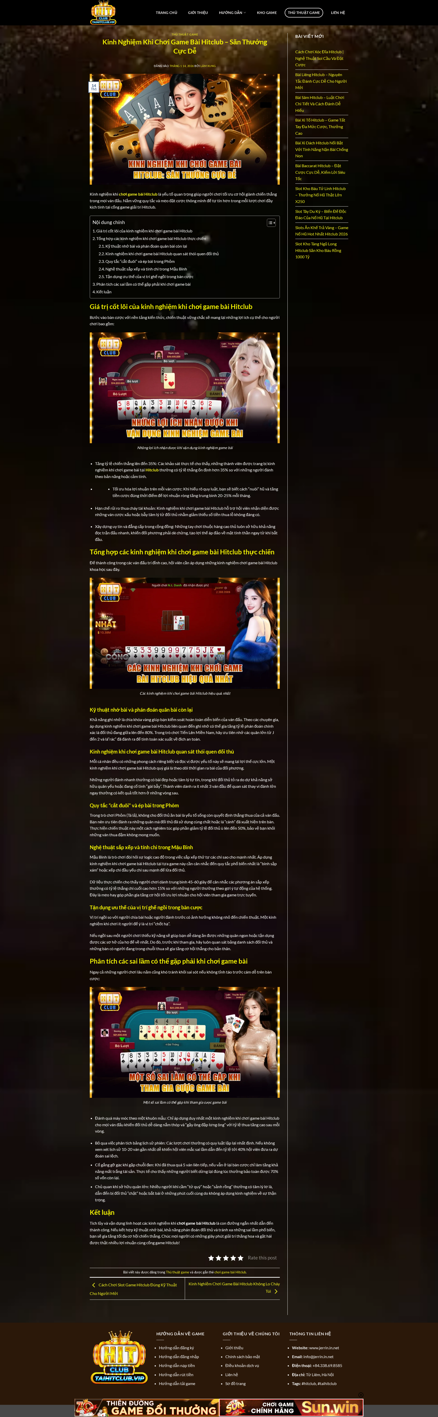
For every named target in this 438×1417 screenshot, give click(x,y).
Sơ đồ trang (235, 1383)
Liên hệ (338, 12)
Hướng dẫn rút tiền (176, 1374)
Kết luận (104, 291)
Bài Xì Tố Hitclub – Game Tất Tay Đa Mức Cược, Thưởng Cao (320, 126)
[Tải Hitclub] (112, 12)
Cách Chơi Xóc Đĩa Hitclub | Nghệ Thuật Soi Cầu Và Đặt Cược (319, 58)
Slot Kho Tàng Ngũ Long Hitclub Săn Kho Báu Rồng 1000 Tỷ (318, 250)
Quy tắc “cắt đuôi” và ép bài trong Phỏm (140, 261)
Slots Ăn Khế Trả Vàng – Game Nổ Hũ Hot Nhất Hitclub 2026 (321, 230)
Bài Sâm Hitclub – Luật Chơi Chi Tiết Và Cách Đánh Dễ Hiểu (319, 104)
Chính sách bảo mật (242, 1356)
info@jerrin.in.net (318, 1356)
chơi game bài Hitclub (230, 1272)
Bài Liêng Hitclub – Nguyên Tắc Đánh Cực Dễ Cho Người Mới (321, 81)
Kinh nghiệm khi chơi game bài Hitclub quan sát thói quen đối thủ (162, 253)
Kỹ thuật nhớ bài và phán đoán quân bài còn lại (146, 246)
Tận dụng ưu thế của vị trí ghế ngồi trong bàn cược (149, 276)
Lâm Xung (208, 65)
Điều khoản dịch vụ (242, 1365)
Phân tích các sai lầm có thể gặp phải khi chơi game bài (143, 284)
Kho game (267, 12)
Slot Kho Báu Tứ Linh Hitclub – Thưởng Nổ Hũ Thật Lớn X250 (320, 195)
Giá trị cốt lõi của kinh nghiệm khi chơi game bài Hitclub (144, 230)
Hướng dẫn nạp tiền (177, 1365)
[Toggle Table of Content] (269, 222)
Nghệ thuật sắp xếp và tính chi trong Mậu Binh (146, 268)
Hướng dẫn (231, 12)
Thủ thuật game (304, 12)
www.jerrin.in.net (324, 1347)
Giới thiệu (198, 12)
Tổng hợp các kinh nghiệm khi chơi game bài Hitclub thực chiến (151, 238)
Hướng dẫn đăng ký (176, 1347)
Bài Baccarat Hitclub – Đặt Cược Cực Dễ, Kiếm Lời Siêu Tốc (320, 172)
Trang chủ (166, 12)
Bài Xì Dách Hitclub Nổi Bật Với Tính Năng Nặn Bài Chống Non (321, 149)
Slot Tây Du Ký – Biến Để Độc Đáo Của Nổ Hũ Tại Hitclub (320, 214)
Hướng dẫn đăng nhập (179, 1356)
